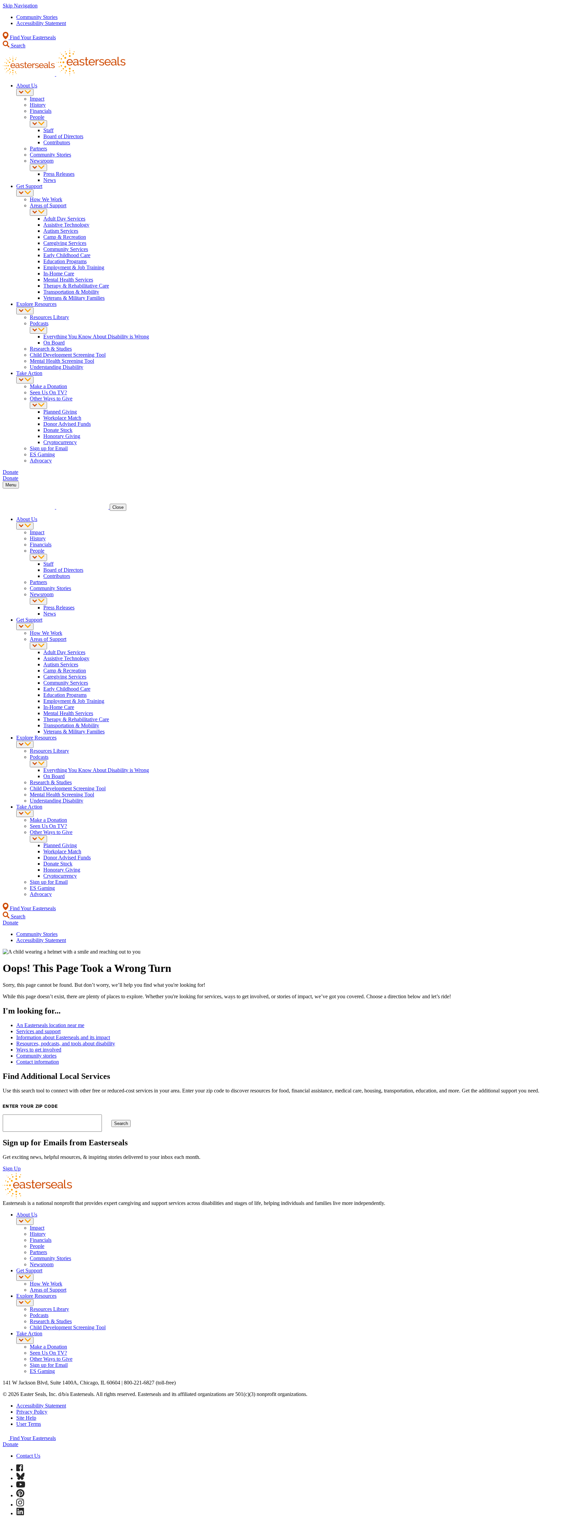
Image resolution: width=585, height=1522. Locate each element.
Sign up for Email (49, 448)
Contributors (56, 142)
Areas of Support (48, 205)
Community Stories (37, 17)
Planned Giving (60, 412)
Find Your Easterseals (32, 37)
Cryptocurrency (60, 442)
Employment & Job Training (73, 267)
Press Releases (58, 174)
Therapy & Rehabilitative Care (76, 286)
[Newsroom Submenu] (38, 167)
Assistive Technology (66, 225)
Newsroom (41, 161)
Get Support (29, 186)
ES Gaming (42, 454)
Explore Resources (36, 304)
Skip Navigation (20, 5)
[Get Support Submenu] (25, 192)
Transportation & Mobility (71, 292)
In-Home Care (58, 273)
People (37, 117)
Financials (40, 111)
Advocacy (41, 460)
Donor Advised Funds (67, 424)
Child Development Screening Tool (68, 355)
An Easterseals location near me (50, 1025)
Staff (48, 130)
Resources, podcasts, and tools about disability (65, 1043)
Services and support (38, 1031)
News (49, 180)
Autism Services (60, 231)
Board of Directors (63, 136)
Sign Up (12, 1168)
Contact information (37, 1062)
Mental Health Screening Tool (62, 361)
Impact (37, 99)
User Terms (28, 1424)
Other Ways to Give (51, 398)
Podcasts (39, 323)
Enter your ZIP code (30, 1106)
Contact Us (28, 1456)
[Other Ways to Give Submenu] (38, 405)
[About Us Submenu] (25, 92)
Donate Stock (57, 430)
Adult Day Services (64, 219)
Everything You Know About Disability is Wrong (96, 336)
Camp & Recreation (64, 237)
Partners (38, 148)
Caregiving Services (64, 243)
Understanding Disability (56, 367)
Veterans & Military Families (74, 298)
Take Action (29, 373)
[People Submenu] (38, 123)
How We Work (46, 199)
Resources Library (49, 317)
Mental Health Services (68, 280)
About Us (26, 85)
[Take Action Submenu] (25, 379)
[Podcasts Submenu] (38, 330)
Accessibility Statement (41, 23)
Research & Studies (51, 349)
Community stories (36, 1056)
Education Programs (65, 261)
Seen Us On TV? (48, 392)
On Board (54, 343)
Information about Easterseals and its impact (63, 1037)
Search (17, 45)
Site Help (26, 1418)
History (38, 105)
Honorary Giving (61, 436)
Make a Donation (48, 386)
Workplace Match (62, 418)
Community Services (65, 249)
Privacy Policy (31, 1412)
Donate (10, 1444)
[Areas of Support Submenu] (38, 212)
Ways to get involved (38, 1049)
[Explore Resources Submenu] (25, 310)
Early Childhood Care (66, 255)
